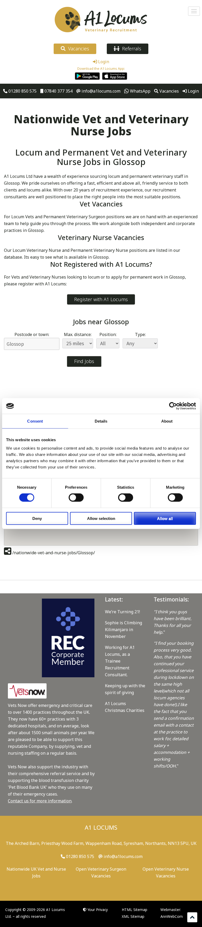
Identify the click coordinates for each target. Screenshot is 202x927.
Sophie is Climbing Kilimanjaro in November (123, 629)
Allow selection (101, 518)
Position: (108, 334)
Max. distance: (78, 334)
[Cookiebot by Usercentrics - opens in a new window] (173, 406)
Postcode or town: (31, 334)
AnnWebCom (171, 916)
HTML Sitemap (134, 909)
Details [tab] (101, 421)
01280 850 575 (22, 91)
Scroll (192, 917)
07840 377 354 (58, 91)
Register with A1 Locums (101, 299)
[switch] (76, 497)
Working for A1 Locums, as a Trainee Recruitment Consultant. (120, 661)
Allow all (165, 518)
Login (103, 62)
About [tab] (167, 421)
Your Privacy (98, 909)
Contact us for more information (40, 801)
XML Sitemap (133, 916)
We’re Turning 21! (122, 612)
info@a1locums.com (100, 91)
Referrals (130, 48)
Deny (37, 518)
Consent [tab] (35, 421)
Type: (140, 334)
